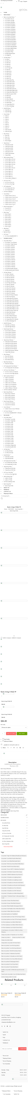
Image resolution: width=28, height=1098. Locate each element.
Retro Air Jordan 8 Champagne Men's (10, 961)
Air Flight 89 (8, 55)
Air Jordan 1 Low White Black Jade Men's (10, 861)
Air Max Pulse (8, 102)
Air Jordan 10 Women (10, 259)
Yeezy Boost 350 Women (11, 341)
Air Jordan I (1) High (9, 20)
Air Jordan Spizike (9, 50)
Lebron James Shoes (8, 157)
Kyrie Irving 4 (8, 217)
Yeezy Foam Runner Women (11, 350)
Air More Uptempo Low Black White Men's (11, 922)
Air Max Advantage (9, 106)
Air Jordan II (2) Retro (10, 22)
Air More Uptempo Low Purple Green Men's (11, 927)
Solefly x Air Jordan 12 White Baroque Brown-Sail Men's (12, 970)
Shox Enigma (8, 140)
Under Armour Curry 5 (10, 199)
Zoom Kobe (6, 114)
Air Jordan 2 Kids (9, 422)
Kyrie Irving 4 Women (10, 395)
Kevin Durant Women (8, 401)
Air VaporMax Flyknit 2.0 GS (11, 307)
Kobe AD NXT (8, 131)
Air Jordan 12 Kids (9, 440)
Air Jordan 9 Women (10, 258)
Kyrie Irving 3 (8, 216)
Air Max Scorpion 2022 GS (11, 310)
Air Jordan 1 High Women (11, 244)
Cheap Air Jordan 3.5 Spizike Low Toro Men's (12, 934)
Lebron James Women (9, 376)
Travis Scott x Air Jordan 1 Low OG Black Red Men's (13, 974)
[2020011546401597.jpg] (14, 556)
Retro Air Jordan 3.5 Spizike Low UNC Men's (11, 956)
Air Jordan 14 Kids (9, 443)
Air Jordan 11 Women (10, 261)
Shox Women (7, 354)
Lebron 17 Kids (8, 480)
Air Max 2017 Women (10, 289)
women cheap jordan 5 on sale (8, 977)
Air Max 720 (8, 78)
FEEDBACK (6, 489)
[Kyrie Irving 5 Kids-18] (2, 696)
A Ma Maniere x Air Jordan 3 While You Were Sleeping (12, 931)
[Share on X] (8, 747)
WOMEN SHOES (8, 238)
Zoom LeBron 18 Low (10, 168)
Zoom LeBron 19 (9, 166)
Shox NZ (7, 135)
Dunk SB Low (8, 110)
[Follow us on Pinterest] (7, 1026)
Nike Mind (6, 228)
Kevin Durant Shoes (8, 206)
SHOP (4, 1035)
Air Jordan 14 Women (10, 266)
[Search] (26, 10)
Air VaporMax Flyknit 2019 (11, 92)
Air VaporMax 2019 (9, 83)
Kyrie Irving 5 (8, 219)
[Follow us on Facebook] (4, 1026)
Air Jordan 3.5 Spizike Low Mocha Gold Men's (12, 882)
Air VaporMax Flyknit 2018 (11, 90)
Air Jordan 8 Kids (9, 433)
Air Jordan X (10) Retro (10, 36)
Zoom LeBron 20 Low (10, 162)
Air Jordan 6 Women (10, 253)
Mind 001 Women (9, 363)
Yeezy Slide (8, 155)
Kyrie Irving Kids (7, 484)
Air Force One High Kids (11, 474)
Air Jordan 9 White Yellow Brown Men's (10, 911)
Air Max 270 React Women (11, 295)
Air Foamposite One (10, 188)
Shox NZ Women (9, 356)
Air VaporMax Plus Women (11, 298)
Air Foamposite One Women (10, 366)
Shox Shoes (6, 133)
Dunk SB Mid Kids (9, 458)
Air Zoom (6, 234)
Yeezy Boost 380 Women (11, 343)
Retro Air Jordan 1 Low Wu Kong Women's (11, 948)
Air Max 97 (7, 69)
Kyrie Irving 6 (8, 221)
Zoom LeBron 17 (9, 171)
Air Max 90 (7, 62)
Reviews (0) (14, 766)
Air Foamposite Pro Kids (11, 464)
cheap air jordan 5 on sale (18, 937)
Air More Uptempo (8, 191)
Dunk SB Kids (7, 455)
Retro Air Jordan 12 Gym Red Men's (9, 967)
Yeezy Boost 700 (9, 151)
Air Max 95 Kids (9, 451)
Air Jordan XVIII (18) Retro (11, 46)
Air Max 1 (7, 59)
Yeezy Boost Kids (8, 466)
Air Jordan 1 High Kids (10, 421)
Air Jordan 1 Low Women (11, 242)
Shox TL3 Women (9, 358)
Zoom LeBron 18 (9, 169)
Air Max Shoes (7, 57)
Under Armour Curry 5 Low (11, 197)
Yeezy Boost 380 (9, 146)
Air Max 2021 (8, 75)
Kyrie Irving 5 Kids (9, 485)
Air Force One (7, 180)
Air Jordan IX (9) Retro (10, 34)
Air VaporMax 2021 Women (11, 303)
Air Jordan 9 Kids (9, 435)
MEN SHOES (7, 15)
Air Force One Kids (8, 472)
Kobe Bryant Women (8, 329)
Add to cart (11, 733)
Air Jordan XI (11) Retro (10, 38)
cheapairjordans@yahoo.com (8, 1022)
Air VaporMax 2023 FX (10, 88)
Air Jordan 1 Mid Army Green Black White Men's (12, 864)
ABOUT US (6, 487)
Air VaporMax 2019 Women (11, 300)
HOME (5, 12)
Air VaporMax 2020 (10, 85)
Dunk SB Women (7, 323)
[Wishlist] (22, 10)
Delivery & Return (8, 741)
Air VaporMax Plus (9, 80)
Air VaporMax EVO (9, 104)
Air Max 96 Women (9, 281)
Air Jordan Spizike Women (11, 268)
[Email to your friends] (23, 747)
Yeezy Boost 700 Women (11, 348)
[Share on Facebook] (11, 747)
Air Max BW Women (10, 314)
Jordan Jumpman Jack (10, 53)
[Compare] (25, 10)
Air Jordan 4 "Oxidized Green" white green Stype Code (12, 897)
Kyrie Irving (6, 212)
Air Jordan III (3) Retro (10, 24)
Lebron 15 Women (9, 377)
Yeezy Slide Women (9, 352)
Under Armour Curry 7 (10, 204)
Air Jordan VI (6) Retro (10, 29)
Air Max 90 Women (9, 277)
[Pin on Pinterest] (14, 747)
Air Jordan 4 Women (10, 249)
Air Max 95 (7, 64)
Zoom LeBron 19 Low (10, 164)
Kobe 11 (7, 128)
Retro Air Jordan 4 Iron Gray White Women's (11, 959)
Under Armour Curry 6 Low (11, 201)
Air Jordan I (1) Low (9, 19)
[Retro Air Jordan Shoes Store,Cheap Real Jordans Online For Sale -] (14, 8)
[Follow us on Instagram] (10, 1026)
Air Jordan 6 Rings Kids (10, 445)
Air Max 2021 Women (10, 291)
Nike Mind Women (8, 362)
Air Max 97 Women (9, 284)
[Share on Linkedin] (17, 747)
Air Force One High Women (11, 373)
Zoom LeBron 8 (8, 174)
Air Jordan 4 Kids (9, 426)
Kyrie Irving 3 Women (10, 393)
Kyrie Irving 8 (8, 224)
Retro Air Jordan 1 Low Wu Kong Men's (10, 945)
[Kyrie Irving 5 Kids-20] (2, 709)
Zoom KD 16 (8, 210)
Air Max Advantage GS (10, 321)
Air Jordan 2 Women (10, 246)
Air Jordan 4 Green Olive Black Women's (10, 903)
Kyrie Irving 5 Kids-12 (6, 993)
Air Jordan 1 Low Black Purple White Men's (11, 858)
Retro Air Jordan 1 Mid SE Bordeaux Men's (11, 951)
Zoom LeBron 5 (8, 176)
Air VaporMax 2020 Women (12, 302)
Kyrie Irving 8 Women (10, 397)
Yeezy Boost (6, 143)
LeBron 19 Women (9, 381)
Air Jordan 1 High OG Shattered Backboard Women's (13, 855)
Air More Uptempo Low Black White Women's (12, 925)
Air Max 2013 (8, 71)
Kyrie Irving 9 (8, 226)
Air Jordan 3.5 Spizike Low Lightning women (11, 880)
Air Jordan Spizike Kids (10, 447)
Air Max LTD (8, 95)
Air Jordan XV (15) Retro (10, 45)
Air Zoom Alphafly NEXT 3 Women (13, 413)
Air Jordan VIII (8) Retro (10, 32)
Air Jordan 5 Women (10, 251)
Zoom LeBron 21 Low (10, 161)
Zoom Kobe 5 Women (10, 332)
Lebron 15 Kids (8, 478)
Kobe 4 (7, 116)
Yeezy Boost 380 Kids (10, 470)
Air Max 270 (8, 76)
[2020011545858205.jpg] (14, 626)
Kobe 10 (7, 126)
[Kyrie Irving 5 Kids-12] (7, 987)
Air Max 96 (7, 66)
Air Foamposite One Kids (9, 461)
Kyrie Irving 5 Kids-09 (20, 993)
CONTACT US (7, 491)
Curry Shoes (6, 194)
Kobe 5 (7, 117)
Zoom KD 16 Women (10, 404)
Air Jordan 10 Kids (9, 436)
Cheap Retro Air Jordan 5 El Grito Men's (10, 943)
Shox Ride (7, 139)
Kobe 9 (7, 124)
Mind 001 (7, 230)
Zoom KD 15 (8, 208)
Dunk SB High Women (10, 326)
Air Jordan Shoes (8, 240)
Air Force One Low (9, 182)
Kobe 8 (7, 123)
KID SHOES (6, 415)
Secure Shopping (7, 1061)
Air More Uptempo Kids (9, 481)
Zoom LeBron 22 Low (10, 159)
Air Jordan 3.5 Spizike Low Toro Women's (11, 888)
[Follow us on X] (2, 1026)
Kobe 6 (7, 119)
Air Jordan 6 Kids (9, 429)
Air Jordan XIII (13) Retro (10, 41)
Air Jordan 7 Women (10, 254)
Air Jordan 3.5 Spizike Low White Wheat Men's (12, 893)
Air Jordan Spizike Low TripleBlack (9, 914)
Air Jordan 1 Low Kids (10, 419)
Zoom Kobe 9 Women (10, 337)
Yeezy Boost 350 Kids (10, 468)
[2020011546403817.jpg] (14, 520)
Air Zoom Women (8, 411)
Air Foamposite (7, 186)
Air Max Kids (7, 449)
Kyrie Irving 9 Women (10, 399)
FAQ (4, 1037)
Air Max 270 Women (10, 293)
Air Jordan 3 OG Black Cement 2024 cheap (11, 872)
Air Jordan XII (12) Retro (10, 39)
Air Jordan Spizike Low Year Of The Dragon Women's (13, 919)
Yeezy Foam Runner (9, 153)
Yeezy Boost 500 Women (11, 347)
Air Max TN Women (9, 276)
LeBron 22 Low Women (10, 386)
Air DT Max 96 (8, 68)
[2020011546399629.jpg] (14, 573)
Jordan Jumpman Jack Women (12, 270)
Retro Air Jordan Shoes (9, 17)
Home (5, 509)
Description (12, 762)
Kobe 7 (7, 121)
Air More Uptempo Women (10, 389)
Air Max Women (7, 272)
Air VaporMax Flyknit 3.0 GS (11, 309)
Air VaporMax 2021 (9, 87)
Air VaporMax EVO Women (11, 319)
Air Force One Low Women (11, 371)
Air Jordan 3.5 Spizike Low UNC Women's (11, 890)
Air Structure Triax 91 (10, 101)
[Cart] (20, 10)
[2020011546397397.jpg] (14, 591)
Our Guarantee (6, 1063)
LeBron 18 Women (9, 379)
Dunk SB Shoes (7, 108)
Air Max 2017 (8, 73)
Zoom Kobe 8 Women (10, 336)
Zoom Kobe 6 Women (10, 334)
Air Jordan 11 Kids (9, 438)
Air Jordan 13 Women (10, 265)
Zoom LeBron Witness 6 (10, 178)
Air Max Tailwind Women (11, 315)
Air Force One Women (9, 370)
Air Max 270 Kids (9, 452)
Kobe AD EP (8, 129)
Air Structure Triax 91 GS (11, 317)
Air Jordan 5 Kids (9, 428)
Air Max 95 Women (9, 279)
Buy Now (22, 733)
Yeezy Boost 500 (9, 150)
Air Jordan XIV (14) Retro (11, 43)
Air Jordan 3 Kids (9, 424)
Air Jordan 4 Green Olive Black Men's (10, 900)
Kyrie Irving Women (8, 392)
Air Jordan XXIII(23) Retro (11, 48)
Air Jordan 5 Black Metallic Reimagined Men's (11, 906)
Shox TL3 (7, 137)
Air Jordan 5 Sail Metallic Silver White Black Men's (12, 908)
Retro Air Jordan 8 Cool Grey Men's (9, 964)
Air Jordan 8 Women (10, 256)
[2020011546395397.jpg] (14, 609)
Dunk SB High (8, 111)
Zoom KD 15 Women (10, 403)
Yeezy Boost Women (8, 340)
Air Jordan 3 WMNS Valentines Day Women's (11, 874)
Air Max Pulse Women (10, 312)
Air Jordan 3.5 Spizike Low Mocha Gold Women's (13, 885)
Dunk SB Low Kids (9, 457)
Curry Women (7, 407)
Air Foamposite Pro (9, 189)
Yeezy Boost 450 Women (11, 345)
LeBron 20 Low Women (10, 382)
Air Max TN (8, 61)
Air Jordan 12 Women (10, 263)
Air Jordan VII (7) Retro (10, 31)
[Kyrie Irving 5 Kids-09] (21, 987)
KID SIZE (3, 724)
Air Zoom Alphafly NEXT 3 (11, 236)
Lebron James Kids (8, 476)
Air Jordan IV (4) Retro (10, 25)
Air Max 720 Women (10, 296)
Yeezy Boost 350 (9, 144)
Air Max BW (8, 97)
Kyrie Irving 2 (8, 214)
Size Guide (6, 739)
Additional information (12, 764)
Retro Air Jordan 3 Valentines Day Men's (10, 953)
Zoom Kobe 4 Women (10, 330)
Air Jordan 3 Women (10, 247)
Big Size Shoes (7, 232)
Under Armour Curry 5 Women (12, 409)
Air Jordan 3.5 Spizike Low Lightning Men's (11, 877)
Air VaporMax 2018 (9, 81)
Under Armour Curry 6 (10, 202)
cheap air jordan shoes (6, 940)
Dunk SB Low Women (10, 325)
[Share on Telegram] (20, 747)
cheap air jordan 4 (5, 937)
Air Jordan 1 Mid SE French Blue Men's (10, 866)
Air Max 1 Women (9, 274)
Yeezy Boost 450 (9, 148)
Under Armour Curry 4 (10, 195)
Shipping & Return (8, 493)
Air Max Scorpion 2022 (10, 94)
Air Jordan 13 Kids (9, 441)
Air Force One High (9, 184)
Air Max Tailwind (9, 99)
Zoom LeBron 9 (9, 173)
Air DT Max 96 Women (10, 283)
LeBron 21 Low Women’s (11, 384)
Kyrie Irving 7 (8, 222)
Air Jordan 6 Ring (9, 51)
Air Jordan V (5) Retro (10, 27)
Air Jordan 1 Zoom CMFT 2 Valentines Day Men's (12, 869)
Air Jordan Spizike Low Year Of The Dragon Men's (13, 916)
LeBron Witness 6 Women (11, 388)
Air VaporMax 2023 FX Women (12, 305)
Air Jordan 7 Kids (9, 431)
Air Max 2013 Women (10, 288)
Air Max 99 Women (9, 286)
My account (5, 1055)
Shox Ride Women (9, 359)
